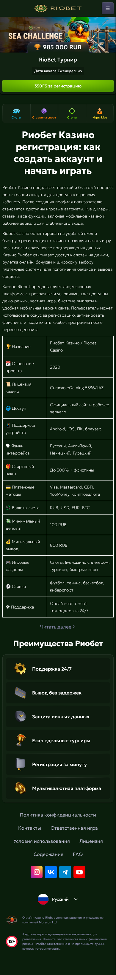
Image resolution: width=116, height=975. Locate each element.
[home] (58, 8)
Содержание (48, 854)
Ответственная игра (74, 828)
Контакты (29, 828)
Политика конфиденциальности (58, 815)
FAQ (78, 854)
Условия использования (41, 841)
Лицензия (91, 841)
